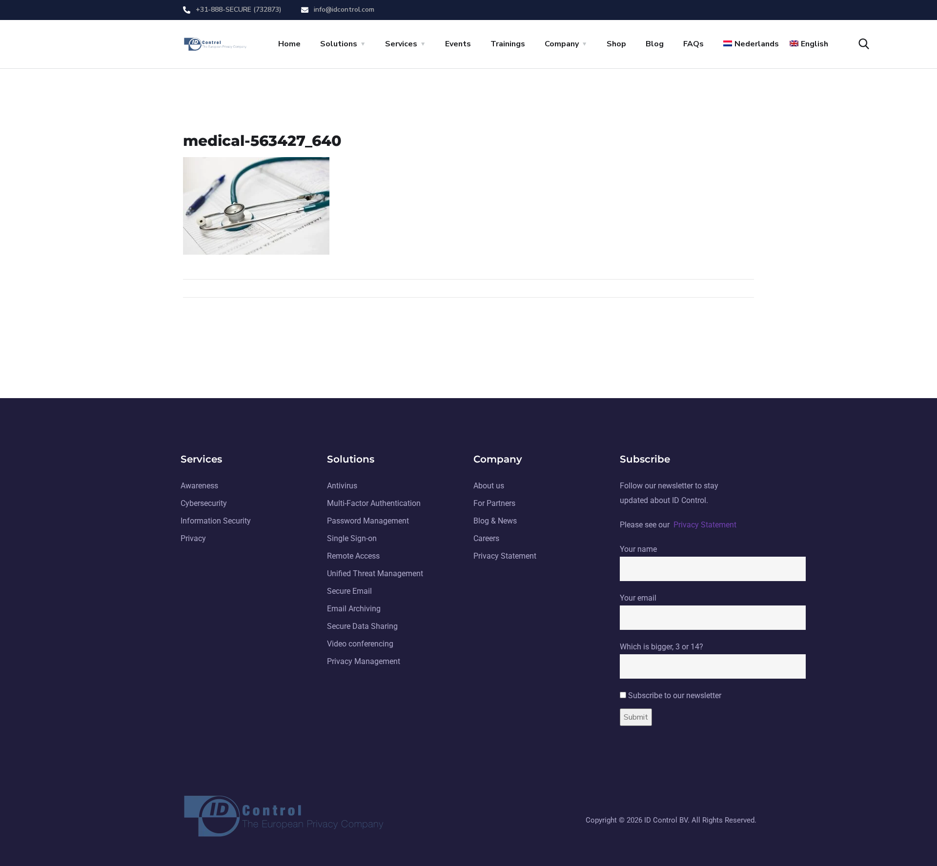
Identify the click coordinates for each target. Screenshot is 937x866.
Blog (655, 44)
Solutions (338, 44)
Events (458, 44)
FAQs (693, 44)
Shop (616, 44)
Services (401, 44)
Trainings (507, 44)
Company (562, 44)
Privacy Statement (704, 524)
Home (289, 44)
